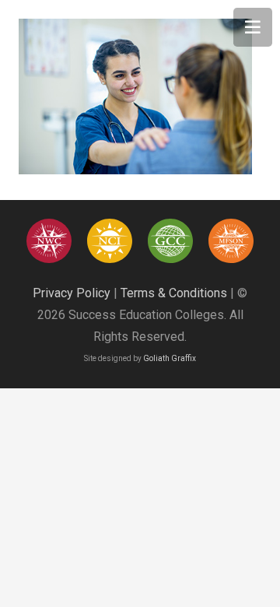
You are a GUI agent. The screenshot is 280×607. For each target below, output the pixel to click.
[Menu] (252, 27)
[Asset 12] (230, 241)
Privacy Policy (71, 293)
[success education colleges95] (48, 241)
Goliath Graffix (169, 358)
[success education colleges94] (170, 241)
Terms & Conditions (174, 293)
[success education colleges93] (109, 241)
